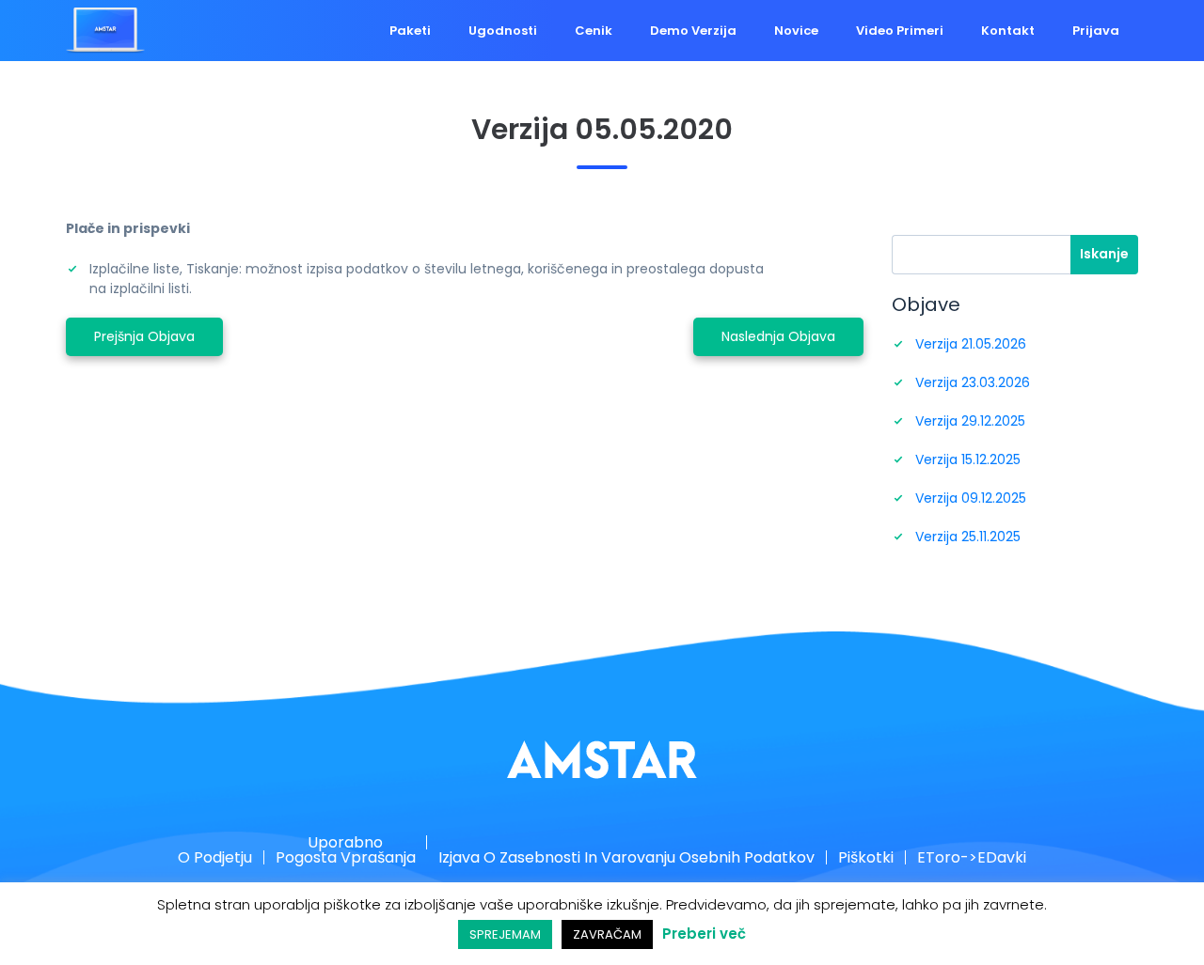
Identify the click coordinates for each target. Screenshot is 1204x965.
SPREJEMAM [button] (505, 934)
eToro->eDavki (927, 858)
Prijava (1100, 30)
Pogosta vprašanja (379, 858)
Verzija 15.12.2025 (968, 459)
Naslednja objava (778, 336)
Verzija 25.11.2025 (968, 536)
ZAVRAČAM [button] (607, 934)
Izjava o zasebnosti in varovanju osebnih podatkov (626, 858)
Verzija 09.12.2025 (970, 498)
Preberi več (704, 933)
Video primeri (923, 30)
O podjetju (264, 858)
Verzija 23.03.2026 (972, 382)
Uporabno (379, 842)
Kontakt (1022, 30)
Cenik (645, 30)
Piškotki (837, 858)
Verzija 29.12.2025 (970, 421)
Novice (829, 30)
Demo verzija (735, 30)
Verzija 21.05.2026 (970, 344)
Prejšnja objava (144, 336)
